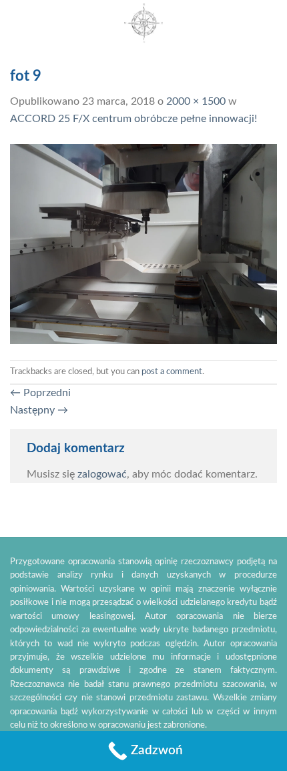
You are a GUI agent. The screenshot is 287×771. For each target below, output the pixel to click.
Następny (39, 410)
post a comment (171, 371)
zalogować (102, 474)
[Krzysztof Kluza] (143, 23)
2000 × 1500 (196, 101)
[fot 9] (143, 243)
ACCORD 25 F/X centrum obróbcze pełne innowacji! (133, 118)
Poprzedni (40, 393)
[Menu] (269, 23)
